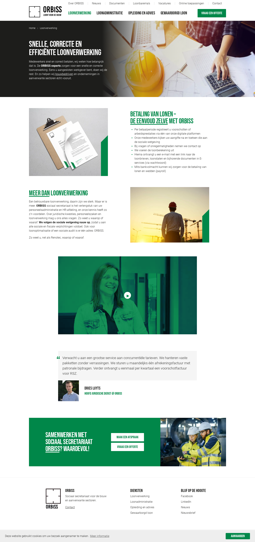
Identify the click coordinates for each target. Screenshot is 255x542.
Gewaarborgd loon (174, 13)
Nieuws (96, 3)
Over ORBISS (76, 3)
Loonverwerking (79, 13)
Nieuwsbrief (188, 512)
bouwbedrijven (64, 74)
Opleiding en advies (141, 13)
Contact (217, 3)
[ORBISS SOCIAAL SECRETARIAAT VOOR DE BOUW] (45, 11)
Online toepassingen (191, 3)
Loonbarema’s (141, 3)
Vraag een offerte (211, 13)
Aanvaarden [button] (238, 536)
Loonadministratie (110, 13)
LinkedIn (186, 501)
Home (32, 28)
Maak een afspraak (127, 437)
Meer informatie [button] (99, 536)
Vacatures (164, 3)
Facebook (187, 496)
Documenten (117, 3)
